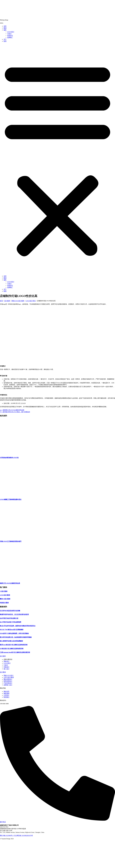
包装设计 (10, 35)
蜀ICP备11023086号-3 (6, 835)
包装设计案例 (4, 602)
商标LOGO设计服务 (18, 301)
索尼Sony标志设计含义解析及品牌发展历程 (13, 644)
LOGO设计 (10, 32)
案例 (5, 28)
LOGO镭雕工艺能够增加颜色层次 (10, 499)
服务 (5, 30)
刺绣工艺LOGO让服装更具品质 (10, 583)
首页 (5, 26)
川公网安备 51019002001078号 (23, 835)
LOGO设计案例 (5, 595)
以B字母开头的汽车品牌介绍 (9, 618)
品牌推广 (10, 37)
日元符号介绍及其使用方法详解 (10, 610)
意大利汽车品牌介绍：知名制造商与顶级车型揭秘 (16, 637)
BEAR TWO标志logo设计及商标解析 (11, 629)
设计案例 (3, 672)
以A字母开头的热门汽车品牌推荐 (10, 622)
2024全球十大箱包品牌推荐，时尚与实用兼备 (14, 633)
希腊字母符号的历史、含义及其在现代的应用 (14, 614)
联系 (5, 41)
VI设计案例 (3, 591)
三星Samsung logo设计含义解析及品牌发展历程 (15, 652)
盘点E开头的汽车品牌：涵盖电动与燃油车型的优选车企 (17, 626)
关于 (5, 39)
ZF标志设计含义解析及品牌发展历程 (11, 648)
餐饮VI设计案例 (5, 599)
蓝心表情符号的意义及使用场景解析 (11, 641)
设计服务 (7, 301)
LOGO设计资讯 (31, 301)
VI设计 (9, 33)
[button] (57, 159)
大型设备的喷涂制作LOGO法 (9, 457)
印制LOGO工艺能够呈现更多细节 (10, 541)
